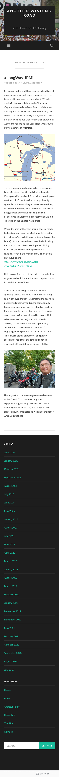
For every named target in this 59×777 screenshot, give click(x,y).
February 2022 (11, 594)
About (7, 698)
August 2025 (10, 485)
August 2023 (10, 527)
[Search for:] (29, 745)
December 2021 (12, 611)
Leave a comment (32, 83)
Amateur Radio (12, 706)
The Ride (8, 723)
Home (7, 689)
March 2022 (10, 586)
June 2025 (9, 502)
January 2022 (11, 602)
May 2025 (9, 510)
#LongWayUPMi (18, 77)
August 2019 (10, 661)
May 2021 (9, 627)
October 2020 (11, 644)
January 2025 (11, 519)
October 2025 (11, 469)
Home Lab (9, 714)
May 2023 (9, 544)
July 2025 (9, 494)
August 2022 (10, 577)
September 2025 (12, 477)
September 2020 (12, 653)
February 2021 (11, 636)
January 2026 (11, 460)
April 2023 (9, 552)
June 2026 (9, 452)
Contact (8, 731)
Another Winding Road (29, 13)
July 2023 (9, 535)
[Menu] (8, 45)
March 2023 (10, 561)
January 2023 (11, 569)
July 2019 (9, 669)
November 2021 (12, 619)
